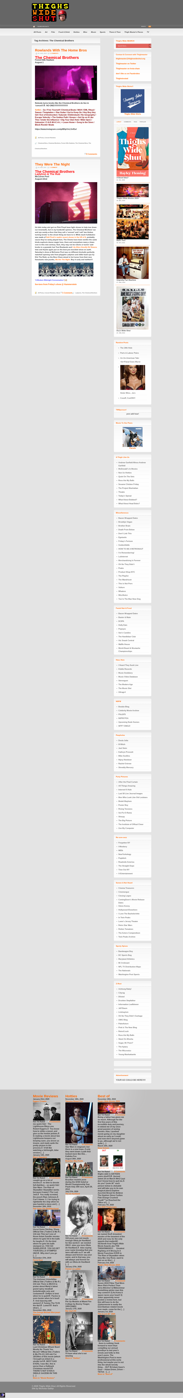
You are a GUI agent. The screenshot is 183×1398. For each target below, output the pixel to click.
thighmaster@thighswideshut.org (130, 59)
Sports (102, 32)
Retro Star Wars (125, 925)
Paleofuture (123, 1024)
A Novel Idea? (122, 178)
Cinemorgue (123, 892)
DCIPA (121, 621)
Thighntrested (122, 78)
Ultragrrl (122, 692)
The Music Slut (124, 688)
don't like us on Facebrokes (128, 73)
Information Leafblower (128, 1004)
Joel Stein (122, 748)
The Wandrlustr (125, 580)
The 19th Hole (126, 348)
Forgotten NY (124, 843)
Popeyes (122, 629)
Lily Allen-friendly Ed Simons (84, 247)
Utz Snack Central (126, 640)
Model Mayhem (125, 801)
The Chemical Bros (81, 143)
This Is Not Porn (125, 583)
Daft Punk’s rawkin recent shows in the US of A (66, 237)
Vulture (121, 587)
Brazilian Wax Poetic (74, 1161)
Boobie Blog (123, 707)
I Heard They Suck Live (128, 665)
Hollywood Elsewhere (127, 910)
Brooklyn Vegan (125, 522)
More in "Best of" (105, 1374)
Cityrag (121, 993)
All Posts (37, 32)
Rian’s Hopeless (40, 1157)
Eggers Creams (39, 1101)
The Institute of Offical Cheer (130, 824)
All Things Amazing (126, 786)
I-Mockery (122, 846)
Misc (85, 32)
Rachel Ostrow (124, 763)
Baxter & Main (124, 617)
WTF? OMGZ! (124, 726)
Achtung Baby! (124, 989)
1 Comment (53, 167)
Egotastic (122, 537)
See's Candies (124, 633)
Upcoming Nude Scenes (128, 722)
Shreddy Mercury (125, 767)
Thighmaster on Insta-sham (128, 68)
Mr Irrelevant (123, 963)
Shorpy (121, 817)
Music (93, 32)
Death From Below (126, 530)
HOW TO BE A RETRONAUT (130, 549)
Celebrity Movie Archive (128, 710)
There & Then (115, 32)
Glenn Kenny (124, 906)
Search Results (43, 26)
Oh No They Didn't (126, 564)
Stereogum (123, 680)
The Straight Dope (126, 866)
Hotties (76, 32)
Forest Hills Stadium (68, 143)
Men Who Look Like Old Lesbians (133, 797)
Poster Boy (123, 805)
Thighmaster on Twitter (126, 63)
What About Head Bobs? (129, 503)
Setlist (38, 110)
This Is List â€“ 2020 (106, 1314)
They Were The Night (52, 164)
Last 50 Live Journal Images (130, 793)
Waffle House (124, 644)
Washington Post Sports (129, 974)
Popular (143, 122)
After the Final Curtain (128, 782)
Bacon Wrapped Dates (128, 518)
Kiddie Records (125, 669)
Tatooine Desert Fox (74, 1101)
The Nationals (124, 970)
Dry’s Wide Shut (123, 330)
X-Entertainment (125, 873)
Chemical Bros (43, 143)
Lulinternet (123, 556)
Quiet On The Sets (126, 476)
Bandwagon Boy (125, 951)
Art (46, 32)
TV (148, 32)
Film (53, 32)
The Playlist (123, 576)
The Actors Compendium (129, 933)
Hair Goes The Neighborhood (46, 1209)
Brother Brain (124, 526)
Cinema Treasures (126, 888)
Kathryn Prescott (125, 752)
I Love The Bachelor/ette (128, 914)
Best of (104, 1096)
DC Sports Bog (125, 955)
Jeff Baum (122, 1008)
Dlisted (121, 997)
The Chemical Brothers (89, 293)
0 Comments (54, 53)
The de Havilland (72, 1194)
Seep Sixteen (103, 1148)
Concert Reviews (50, 137)
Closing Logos (124, 896)
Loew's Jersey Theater (128, 921)
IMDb (120, 850)
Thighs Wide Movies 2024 (128, 198)
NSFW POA (123, 718)
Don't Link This (125, 533)
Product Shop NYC (126, 572)
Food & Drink (64, 32)
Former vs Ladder (73, 1269)
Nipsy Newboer (125, 760)
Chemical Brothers (54, 143)
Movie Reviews (45, 1096)
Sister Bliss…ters (127, 393)
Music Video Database (128, 677)
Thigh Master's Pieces (133, 32)
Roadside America (126, 862)
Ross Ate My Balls (126, 480)
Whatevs (122, 591)
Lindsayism (123, 1012)
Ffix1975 (122, 714)
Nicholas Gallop (46, 1388)
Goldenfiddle (124, 545)
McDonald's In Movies (128, 469)
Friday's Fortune (125, 541)
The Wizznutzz (124, 1050)
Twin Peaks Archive (126, 937)
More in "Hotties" (72, 1358)
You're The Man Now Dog (129, 599)
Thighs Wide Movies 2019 (109, 1265)
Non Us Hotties (125, 473)
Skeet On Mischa (125, 1039)
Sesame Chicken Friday (128, 484)
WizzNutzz (123, 595)
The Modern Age (125, 684)
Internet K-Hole (125, 790)
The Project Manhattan (128, 488)
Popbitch (122, 858)
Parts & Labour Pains (129, 353)
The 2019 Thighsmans (107, 1207)
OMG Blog (123, 1020)
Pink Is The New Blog (127, 1027)
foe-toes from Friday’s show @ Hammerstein (56, 284)
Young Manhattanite (127, 1054)
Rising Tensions (125, 809)
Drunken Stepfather (126, 1000)
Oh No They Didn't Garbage (130, 1016)
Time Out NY (123, 870)
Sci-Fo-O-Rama (125, 813)
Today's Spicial (124, 496)
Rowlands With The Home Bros (61, 50)
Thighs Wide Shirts (132, 114)
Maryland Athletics (126, 959)
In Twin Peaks (124, 917)
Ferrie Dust (38, 1260)
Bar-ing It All (70, 1311)
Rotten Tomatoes (125, 929)
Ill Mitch (121, 744)
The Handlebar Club (127, 637)
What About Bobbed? (127, 500)
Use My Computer (126, 828)
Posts (143, 26)
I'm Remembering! (126, 553)
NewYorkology (124, 854)
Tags (135, 122)
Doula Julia (123, 740)
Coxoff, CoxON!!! (127, 398)
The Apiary (123, 1047)
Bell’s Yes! (121, 240)
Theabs (121, 492)
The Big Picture (125, 820)
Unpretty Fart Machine (126, 280)
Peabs (121, 568)
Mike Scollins (124, 756)
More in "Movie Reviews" (44, 1378)
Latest (119, 122)
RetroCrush (123, 1031)
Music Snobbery (125, 673)
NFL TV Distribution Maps (129, 967)
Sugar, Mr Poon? (125, 1043)
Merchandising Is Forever (129, 560)
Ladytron (78, 293)
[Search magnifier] (151, 46)
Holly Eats (122, 625)
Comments (127, 122)
